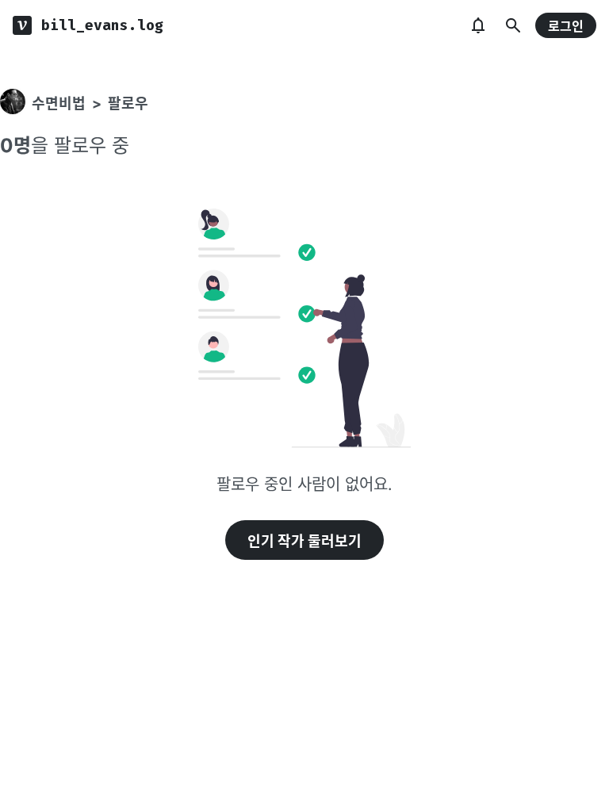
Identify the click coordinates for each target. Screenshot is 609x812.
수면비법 (59, 103)
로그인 (566, 26)
